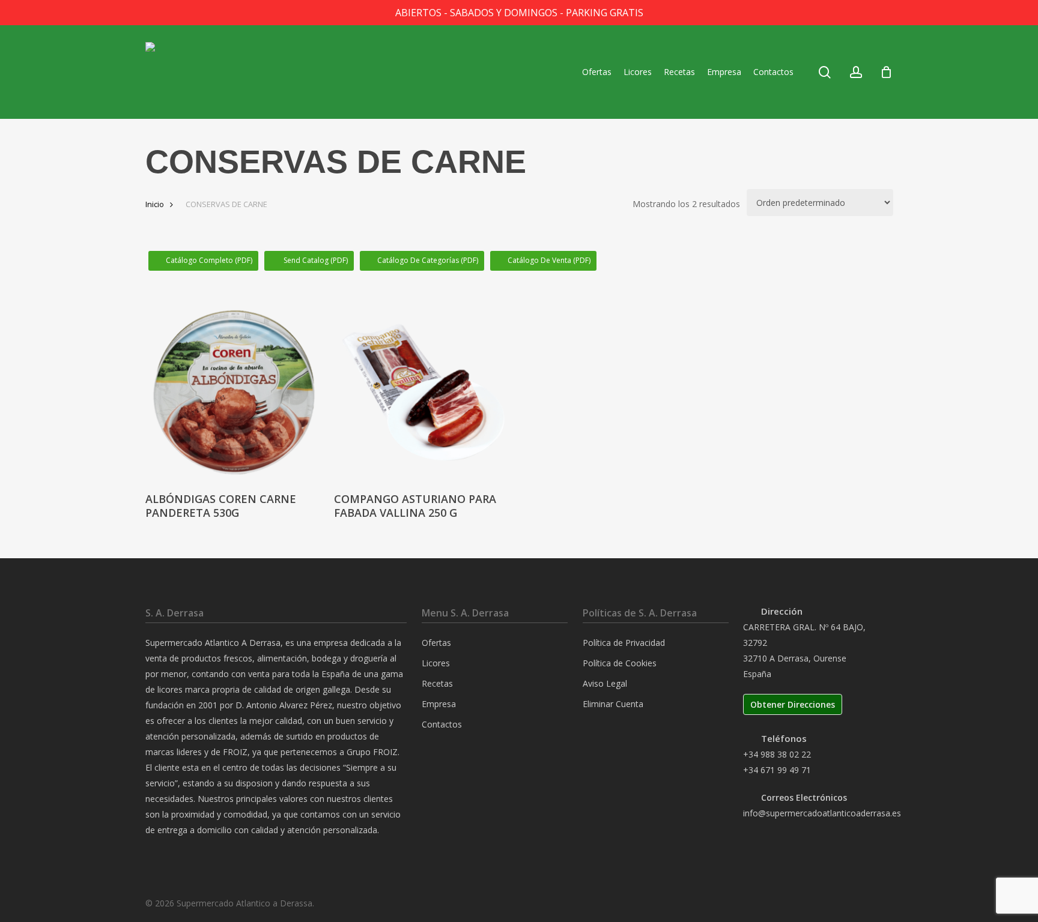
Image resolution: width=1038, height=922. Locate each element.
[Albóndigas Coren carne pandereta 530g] (234, 392)
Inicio (154, 204)
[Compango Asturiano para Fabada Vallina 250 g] (423, 392)
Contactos (442, 724)
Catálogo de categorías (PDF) (427, 260)
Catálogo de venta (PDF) (549, 260)
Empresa (439, 704)
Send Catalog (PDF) (315, 260)
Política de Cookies (620, 663)
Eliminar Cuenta (613, 704)
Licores (436, 663)
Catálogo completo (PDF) (209, 260)
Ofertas (436, 642)
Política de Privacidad (624, 642)
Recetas (437, 683)
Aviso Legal (605, 683)
